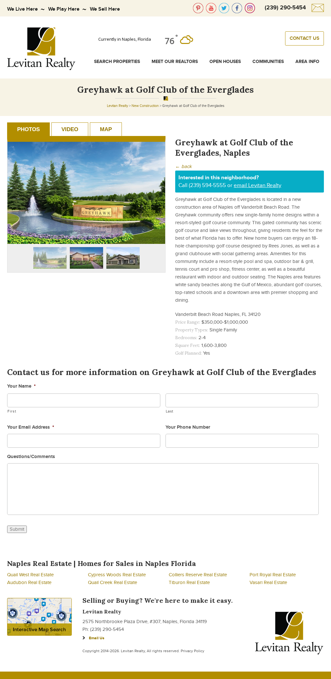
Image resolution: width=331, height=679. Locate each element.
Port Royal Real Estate (273, 575)
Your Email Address (30, 427)
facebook (237, 8)
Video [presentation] (69, 129)
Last (170, 411)
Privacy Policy (192, 651)
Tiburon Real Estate (189, 582)
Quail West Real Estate (30, 575)
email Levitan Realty (257, 185)
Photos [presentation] (28, 129)
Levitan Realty (117, 106)
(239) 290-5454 (285, 8)
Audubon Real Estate (29, 582)
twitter (224, 8)
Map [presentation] (106, 129)
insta (250, 8)
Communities (268, 61)
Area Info (307, 61)
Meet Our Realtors (175, 61)
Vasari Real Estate (268, 582)
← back (183, 166)
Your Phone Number (188, 427)
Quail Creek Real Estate (112, 582)
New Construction (145, 106)
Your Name (21, 386)
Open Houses (225, 61)
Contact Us (304, 38)
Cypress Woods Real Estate (117, 575)
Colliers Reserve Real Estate (198, 575)
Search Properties (117, 61)
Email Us (96, 638)
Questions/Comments (31, 457)
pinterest (198, 8)
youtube (211, 8)
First (11, 411)
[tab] (28, 129)
